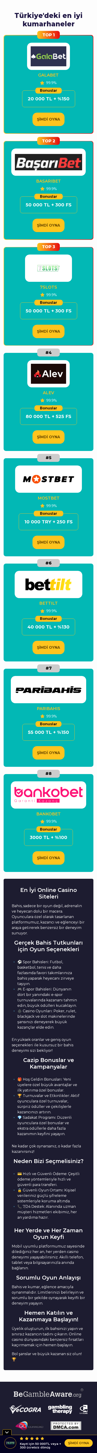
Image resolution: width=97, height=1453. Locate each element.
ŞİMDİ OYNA (48, 119)
